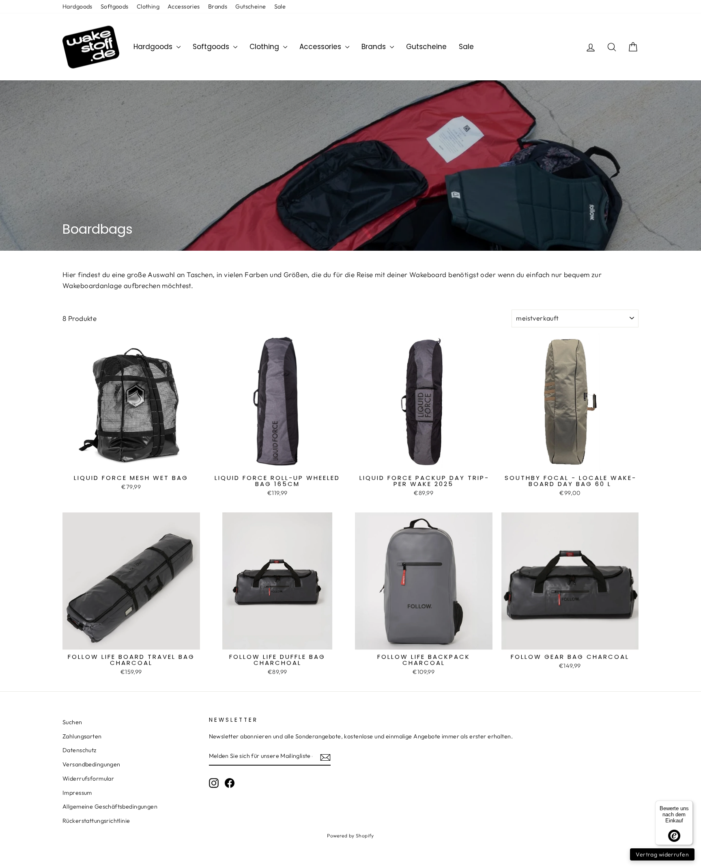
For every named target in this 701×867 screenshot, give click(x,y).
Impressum (77, 792)
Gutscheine (250, 6)
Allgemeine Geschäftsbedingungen (109, 806)
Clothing (148, 6)
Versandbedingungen (91, 764)
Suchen (72, 722)
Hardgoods (77, 6)
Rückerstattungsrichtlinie (96, 820)
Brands (218, 6)
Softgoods (115, 6)
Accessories (184, 6)
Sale (280, 6)
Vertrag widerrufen (662, 854)
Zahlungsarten (82, 736)
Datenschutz (79, 750)
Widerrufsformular (88, 778)
